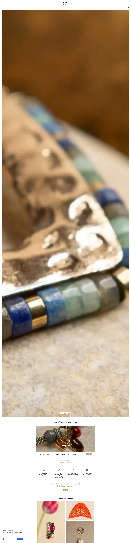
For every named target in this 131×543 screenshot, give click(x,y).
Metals (35, 7)
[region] (13, 535)
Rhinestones (41, 7)
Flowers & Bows (68, 7)
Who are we (85, 7)
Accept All (20, 538)
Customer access (93, 7)
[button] (3, 213)
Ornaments (57, 7)
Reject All (13, 538)
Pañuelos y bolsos (77, 7)
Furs (62, 7)
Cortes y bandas (49, 7)
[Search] (128, 7)
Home (31, 7)
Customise (6, 538)
